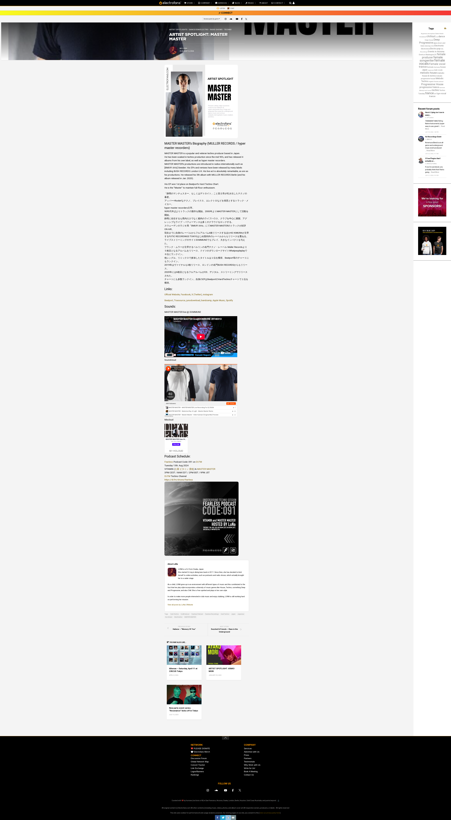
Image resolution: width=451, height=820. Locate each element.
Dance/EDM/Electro (198, 30)
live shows (168, 617)
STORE (190, 3)
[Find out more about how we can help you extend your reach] (432, 216)
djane (436, 43)
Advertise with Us (251, 752)
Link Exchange (197, 768)
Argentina (424, 33)
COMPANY (205, 3)
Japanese (241, 614)
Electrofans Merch (202, 752)
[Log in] (292, 3)
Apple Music (219, 300)
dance (441, 36)
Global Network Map (200, 762)
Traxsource (179, 300)
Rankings (195, 775)
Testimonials (249, 762)
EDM (432, 46)
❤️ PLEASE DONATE (200, 748)
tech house (428, 90)
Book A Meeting (251, 771)
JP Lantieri (430, 117)
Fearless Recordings (212, 614)
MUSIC (251, 3)
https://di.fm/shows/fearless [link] (178, 479)
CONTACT (278, 3)
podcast (441, 81)
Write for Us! (249, 768)
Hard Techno (225, 614)
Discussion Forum (199, 758)
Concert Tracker (198, 765)
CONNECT (226, 13)
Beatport (168, 300)
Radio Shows (216, 30)
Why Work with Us (252, 765)
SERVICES (222, 3)
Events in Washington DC (428, 55)
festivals (430, 67)
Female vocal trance (432, 65)
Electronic (439, 45)
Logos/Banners (197, 771)
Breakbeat (423, 37)
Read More (431, 151)
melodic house (428, 72)
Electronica (425, 49)
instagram (208, 294)
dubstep (428, 46)
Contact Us (249, 775)
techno (435, 90)
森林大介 (429, 139)
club (437, 37)
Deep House (429, 40)
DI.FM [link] (167, 476)
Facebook (186, 294)
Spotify (229, 300)
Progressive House (432, 84)
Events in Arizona (436, 51)
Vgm (438, 93)
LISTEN (222, 8)
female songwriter (431, 59)
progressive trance (429, 87)
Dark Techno (175, 614)
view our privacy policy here (270, 813)
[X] (247, 19)
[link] (168, 462)
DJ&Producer (185, 614)
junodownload (193, 300)
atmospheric (431, 33)
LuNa (185, 48)
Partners (247, 758)
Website (190, 605)
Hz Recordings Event (433, 137)
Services (248, 748)
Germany (437, 67)
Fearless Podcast (197, 614)
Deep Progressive (429, 41)
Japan (233, 614)
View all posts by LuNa (176, 605)
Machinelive (178, 617)
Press (246, 755)
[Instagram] (226, 19)
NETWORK (197, 745)
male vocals (438, 70)
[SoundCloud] (231, 19)
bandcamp (206, 300)
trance (429, 93)
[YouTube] (237, 19)
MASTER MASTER (190, 617)
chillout (430, 36)
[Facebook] (242, 19)
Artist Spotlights (178, 30)
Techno (227, 30)
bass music (439, 33)
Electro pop (435, 48)
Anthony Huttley (432, 163)
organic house (433, 81)
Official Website (172, 294)
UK (435, 94)
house (443, 67)
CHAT (232, 8)
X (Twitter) (197, 294)
